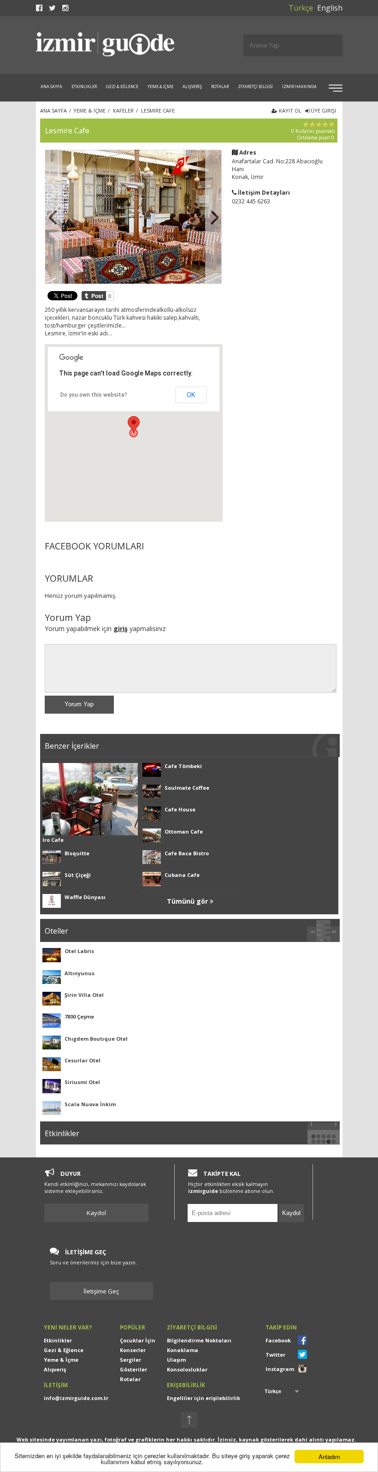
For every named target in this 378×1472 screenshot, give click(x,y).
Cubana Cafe (182, 874)
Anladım (329, 1456)
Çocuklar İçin (137, 1340)
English (330, 8)
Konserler (133, 1350)
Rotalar (130, 1379)
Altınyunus (79, 973)
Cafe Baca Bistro (187, 853)
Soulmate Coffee (187, 787)
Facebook (278, 1340)
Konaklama (182, 1350)
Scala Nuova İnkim (90, 1104)
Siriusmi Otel (82, 1082)
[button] (133, 424)
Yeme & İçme (61, 1359)
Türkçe (301, 8)
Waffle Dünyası (85, 897)
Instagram (280, 1368)
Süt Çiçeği (78, 874)
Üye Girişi (322, 110)
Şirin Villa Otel (84, 994)
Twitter (275, 1354)
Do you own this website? (93, 395)
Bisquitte (77, 853)
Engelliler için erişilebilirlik (203, 1398)
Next (214, 216)
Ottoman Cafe (184, 831)
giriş (120, 628)
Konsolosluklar (187, 1369)
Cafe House (180, 809)
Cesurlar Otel (82, 1060)
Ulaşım (176, 1359)
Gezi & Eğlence (63, 1350)
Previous (53, 216)
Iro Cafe (53, 839)
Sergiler (130, 1359)
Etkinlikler (58, 1340)
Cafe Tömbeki (183, 766)
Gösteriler (133, 1369)
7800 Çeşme (79, 1016)
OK (191, 395)
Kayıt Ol (289, 110)
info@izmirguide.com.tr (76, 1398)
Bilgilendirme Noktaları (199, 1340)
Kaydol (96, 1213)
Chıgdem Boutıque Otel (96, 1038)
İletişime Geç (101, 1291)
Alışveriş (55, 1369)
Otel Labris (79, 951)
